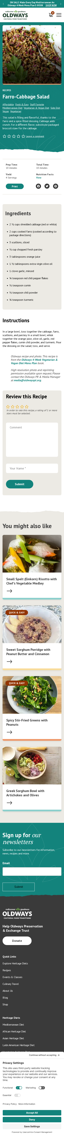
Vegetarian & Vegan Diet (36, 107)
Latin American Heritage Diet (18, 1045)
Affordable (8, 104)
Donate (17, 941)
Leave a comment (35, 136)
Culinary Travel (11, 984)
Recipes (7, 970)
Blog (5, 997)
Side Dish (55, 107)
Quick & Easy (22, 104)
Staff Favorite (37, 104)
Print (15, 186)
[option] (32, 4)
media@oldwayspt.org (27, 380)
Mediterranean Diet (12, 107)
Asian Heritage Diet (13, 1038)
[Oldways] (15, 15)
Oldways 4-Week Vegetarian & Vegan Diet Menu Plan (34, 361)
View (38, 177)
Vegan (6, 111)
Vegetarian (15, 111)
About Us (8, 990)
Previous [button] (3, 4)
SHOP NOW (51, 5)
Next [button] (60, 4)
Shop (5, 1004)
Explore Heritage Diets (15, 963)
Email (6, 863)
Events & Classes (12, 977)
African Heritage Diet (14, 1031)
